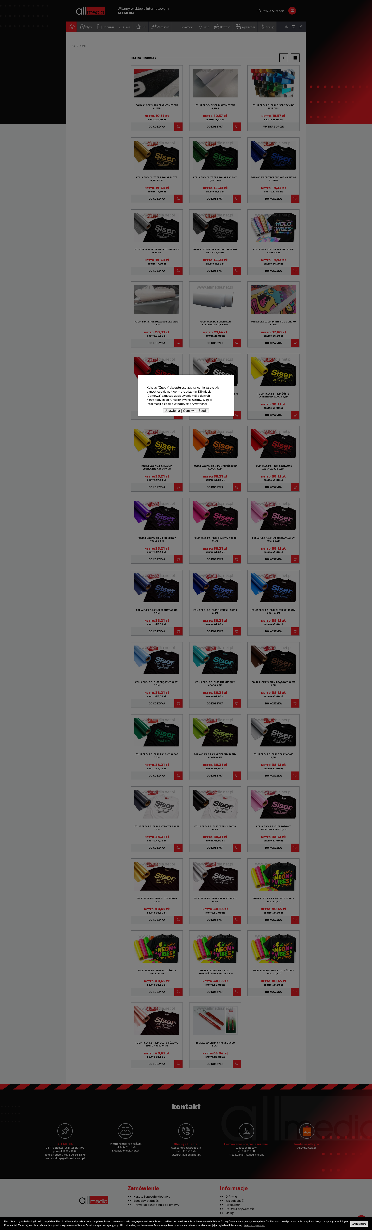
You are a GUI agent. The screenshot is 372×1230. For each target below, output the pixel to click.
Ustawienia (172, 410)
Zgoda (203, 410)
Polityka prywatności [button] (254, 1225)
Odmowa (189, 410)
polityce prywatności (192, 403)
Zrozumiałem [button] (359, 1224)
